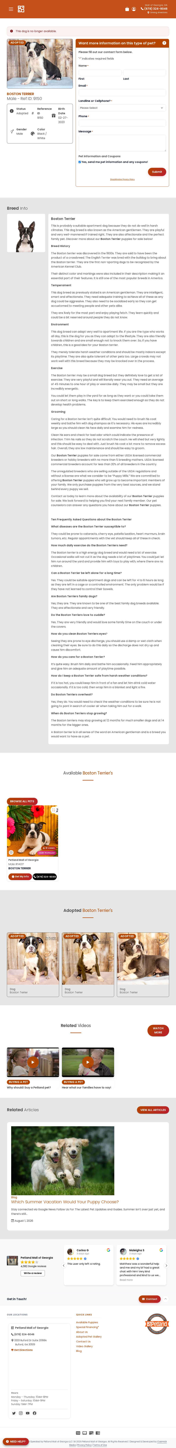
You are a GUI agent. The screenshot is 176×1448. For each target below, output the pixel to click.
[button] (166, 1265)
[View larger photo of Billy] (54, 810)
